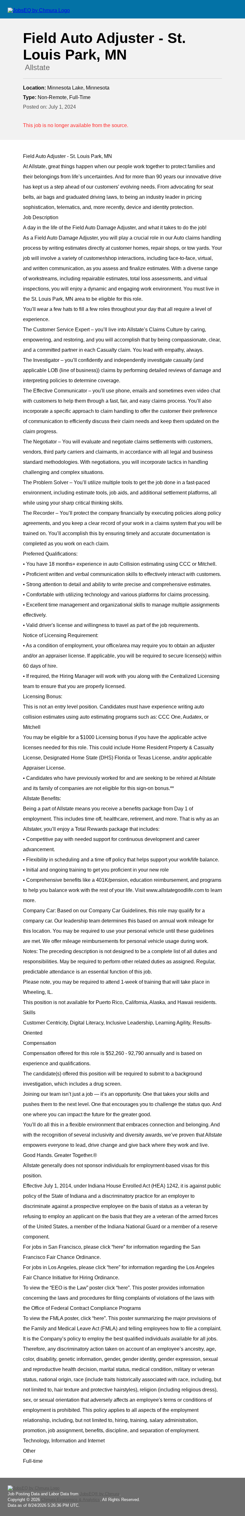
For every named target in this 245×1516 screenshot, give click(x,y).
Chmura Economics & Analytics (70, 1499)
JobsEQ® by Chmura (99, 1493)
